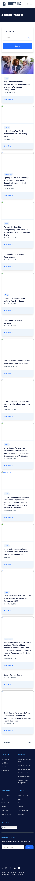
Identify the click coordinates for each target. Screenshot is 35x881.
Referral (20, 807)
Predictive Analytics (24, 769)
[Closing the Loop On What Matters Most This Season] (17, 281)
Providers (4, 763)
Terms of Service (17, 874)
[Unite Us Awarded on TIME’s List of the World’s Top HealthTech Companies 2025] (17, 579)
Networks (21, 814)
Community (5, 771)
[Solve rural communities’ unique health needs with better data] (17, 347)
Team (19, 799)
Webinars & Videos (7, 803)
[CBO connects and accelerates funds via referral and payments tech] (17, 388)
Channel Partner (23, 810)
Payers (3, 767)
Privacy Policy (5, 874)
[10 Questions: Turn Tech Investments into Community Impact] (17, 114)
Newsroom (4, 810)
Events (3, 807)
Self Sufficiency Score (13, 675)
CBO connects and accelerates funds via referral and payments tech (17, 404)
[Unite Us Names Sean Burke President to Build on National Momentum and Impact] (17, 532)
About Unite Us (23, 795)
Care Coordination (23, 773)
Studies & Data (6, 814)
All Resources (5, 795)
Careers (20, 803)
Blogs (3, 799)
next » (30, 742)
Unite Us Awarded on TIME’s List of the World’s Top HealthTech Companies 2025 (17, 598)
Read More (19, 99)
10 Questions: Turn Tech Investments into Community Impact (15, 134)
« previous (6, 742)
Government (5, 759)
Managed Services (23, 777)
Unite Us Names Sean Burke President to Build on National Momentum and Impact (16, 552)
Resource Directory (24, 765)
